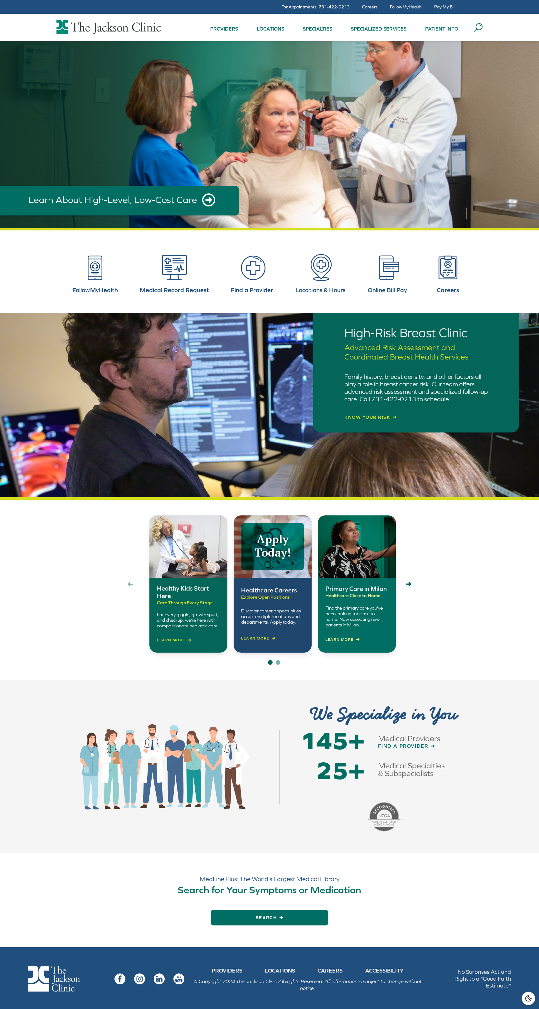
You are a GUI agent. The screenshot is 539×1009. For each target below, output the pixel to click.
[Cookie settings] (528, 998)
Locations (270, 28)
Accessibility (384, 971)
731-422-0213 (334, 6)
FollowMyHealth (406, 6)
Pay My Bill (444, 6)
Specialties (317, 28)
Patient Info (441, 28)
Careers (369, 6)
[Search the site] (478, 27)
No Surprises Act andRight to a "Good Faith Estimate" (482, 978)
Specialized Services (378, 28)
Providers (224, 28)
